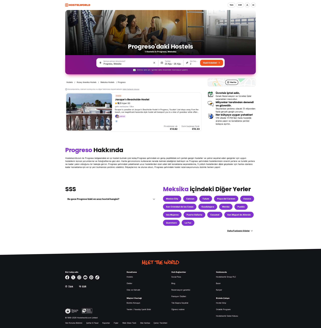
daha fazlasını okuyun (131, 89)
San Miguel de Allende (239, 214)
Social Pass (176, 277)
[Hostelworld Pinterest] (91, 277)
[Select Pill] (247, 5)
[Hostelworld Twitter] (73, 277)
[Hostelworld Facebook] (67, 277)
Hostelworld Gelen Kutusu (227, 316)
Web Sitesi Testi (129, 323)
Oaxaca (247, 198)
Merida (225, 206)
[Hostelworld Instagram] (79, 277)
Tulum (205, 198)
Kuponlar (106, 323)
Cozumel (214, 214)
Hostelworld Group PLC (226, 277)
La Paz (188, 223)
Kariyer (219, 290)
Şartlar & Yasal (92, 323)
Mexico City (172, 198)
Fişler (116, 323)
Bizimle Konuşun (133, 303)
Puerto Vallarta (194, 214)
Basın (218, 283)
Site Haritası (145, 323)
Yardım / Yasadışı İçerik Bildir (139, 309)
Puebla (241, 206)
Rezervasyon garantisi (180, 290)
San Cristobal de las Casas (179, 206)
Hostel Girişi (221, 303)
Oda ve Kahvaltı (133, 290)
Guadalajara (207, 206)
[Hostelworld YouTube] (85, 277)
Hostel (118, 96)
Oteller (129, 283)
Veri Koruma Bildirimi (73, 323)
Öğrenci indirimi (178, 309)
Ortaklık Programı (223, 309)
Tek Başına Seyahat (179, 303)
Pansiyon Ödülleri (178, 296)
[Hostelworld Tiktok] (97, 277)
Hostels (130, 277)
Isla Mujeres (172, 214)
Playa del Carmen (226, 198)
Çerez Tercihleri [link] (160, 323)
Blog (173, 283)
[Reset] (154, 63)
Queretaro (171, 223)
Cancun (190, 198)
